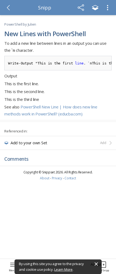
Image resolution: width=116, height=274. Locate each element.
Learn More (63, 269)
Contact (70, 178)
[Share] (81, 7)
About (44, 178)
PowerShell (13, 24)
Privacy (57, 178)
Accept (96, 264)
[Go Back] (8, 7)
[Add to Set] (95, 7)
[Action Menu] (107, 7)
